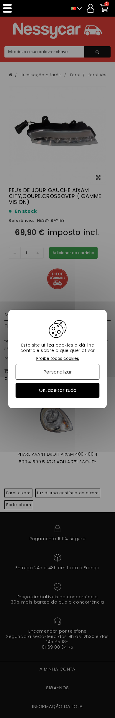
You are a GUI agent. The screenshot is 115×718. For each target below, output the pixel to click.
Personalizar (57, 371)
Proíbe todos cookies (57, 358)
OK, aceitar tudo (57, 390)
